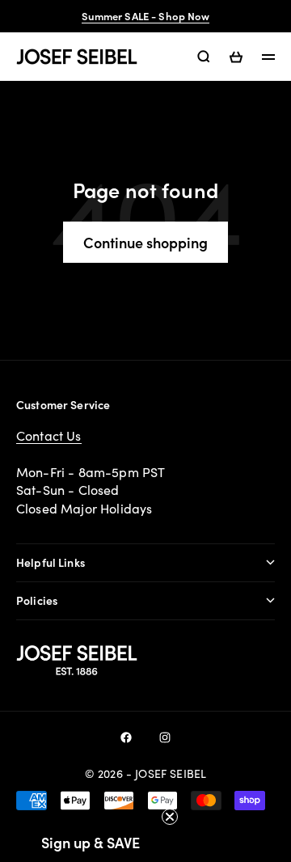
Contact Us (49, 435)
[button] (90, 842)
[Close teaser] (170, 817)
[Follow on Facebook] (126, 737)
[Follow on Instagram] (164, 737)
